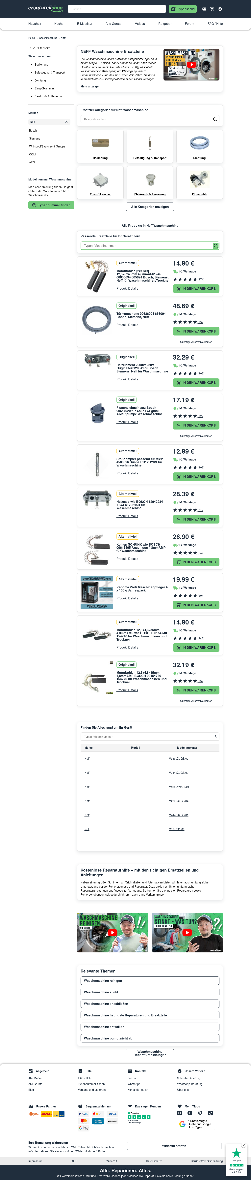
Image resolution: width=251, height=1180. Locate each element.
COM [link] (32, 154)
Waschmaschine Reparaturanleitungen (150, 1053)
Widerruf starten (174, 1145)
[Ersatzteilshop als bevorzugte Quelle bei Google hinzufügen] (196, 1124)
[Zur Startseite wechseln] (45, 9)
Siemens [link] (34, 138)
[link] (51, 48)
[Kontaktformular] (204, 9)
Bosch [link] (33, 130)
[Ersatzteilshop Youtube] (191, 1113)
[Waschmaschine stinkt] (187, 933)
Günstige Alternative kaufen (196, 342)
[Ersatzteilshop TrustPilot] (134, 1113)
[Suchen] (215, 245)
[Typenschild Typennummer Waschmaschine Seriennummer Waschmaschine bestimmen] (191, 64)
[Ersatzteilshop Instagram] (181, 1113)
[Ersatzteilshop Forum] (201, 1113)
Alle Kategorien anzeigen (150, 206)
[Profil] (220, 9)
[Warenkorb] (212, 9)
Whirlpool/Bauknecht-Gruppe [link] (47, 146)
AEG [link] (32, 162)
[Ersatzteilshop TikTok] (211, 1113)
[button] (34, 24)
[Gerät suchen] (215, 736)
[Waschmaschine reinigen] (112, 933)
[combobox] (117, 9)
